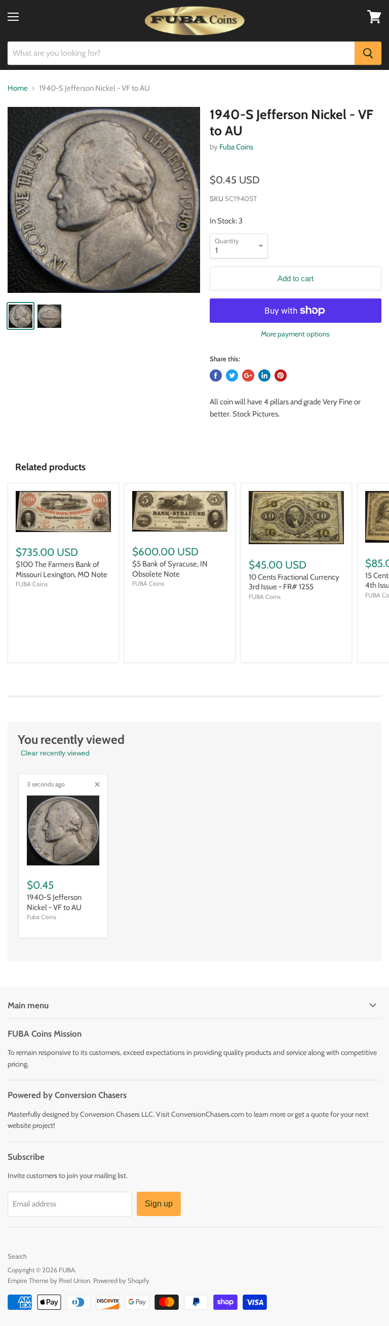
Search (17, 1256)
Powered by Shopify (121, 1280)
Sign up (159, 1203)
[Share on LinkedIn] (264, 375)
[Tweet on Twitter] (232, 375)
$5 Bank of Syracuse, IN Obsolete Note (170, 569)
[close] (97, 784)
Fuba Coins (236, 146)
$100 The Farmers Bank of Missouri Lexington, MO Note (61, 569)
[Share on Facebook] (216, 375)
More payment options (295, 334)
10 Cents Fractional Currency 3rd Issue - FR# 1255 (294, 582)
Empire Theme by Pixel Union (49, 1280)
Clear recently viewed (55, 753)
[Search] (368, 53)
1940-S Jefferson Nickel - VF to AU (54, 902)
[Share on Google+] (248, 375)
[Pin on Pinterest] (281, 375)
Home (18, 88)
